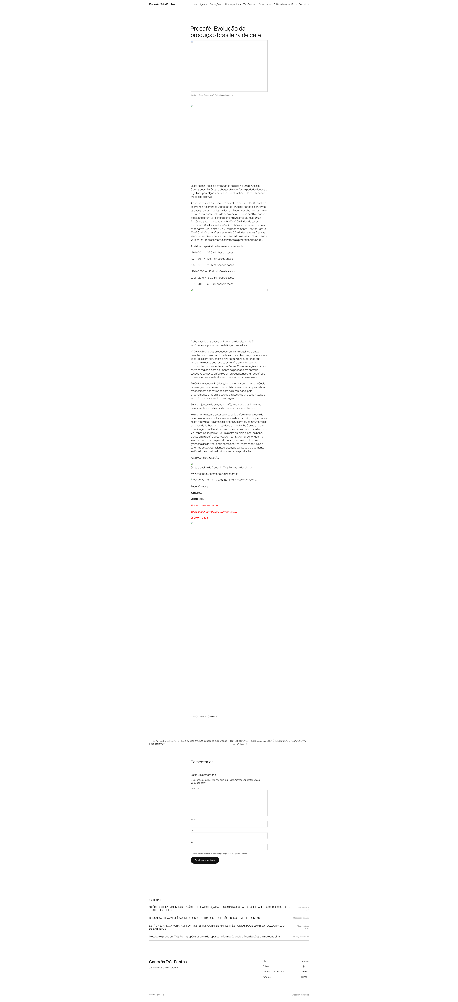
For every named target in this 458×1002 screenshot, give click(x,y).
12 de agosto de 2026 (301, 918)
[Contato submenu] (308, 4)
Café (215, 95)
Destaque (221, 95)
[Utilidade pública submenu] (240, 4)
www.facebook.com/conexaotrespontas (214, 474)
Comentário (195, 788)
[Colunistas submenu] (270, 4)
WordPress (305, 995)
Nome (193, 819)
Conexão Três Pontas (162, 4)
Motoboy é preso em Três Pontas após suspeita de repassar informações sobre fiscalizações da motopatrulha (214, 936)
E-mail (193, 831)
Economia (229, 95)
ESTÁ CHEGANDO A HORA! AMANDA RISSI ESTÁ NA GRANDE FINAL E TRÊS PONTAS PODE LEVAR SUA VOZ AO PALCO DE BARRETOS (216, 927)
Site (192, 842)
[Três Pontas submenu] (256, 4)
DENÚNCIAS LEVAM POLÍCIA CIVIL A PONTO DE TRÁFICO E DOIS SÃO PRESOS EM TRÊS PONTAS (204, 917)
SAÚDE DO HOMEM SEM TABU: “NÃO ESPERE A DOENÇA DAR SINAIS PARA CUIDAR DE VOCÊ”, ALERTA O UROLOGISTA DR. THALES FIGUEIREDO (220, 909)
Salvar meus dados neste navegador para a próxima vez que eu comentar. (220, 853)
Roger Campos (204, 95)
